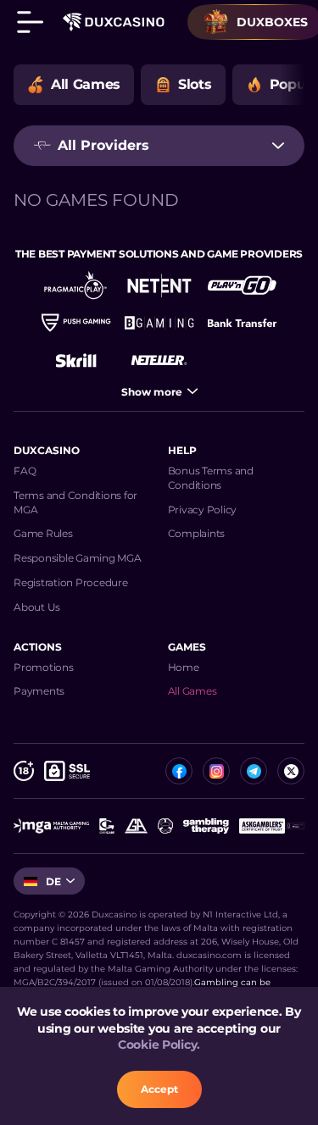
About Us (37, 607)
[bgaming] (159, 323)
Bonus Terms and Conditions (211, 477)
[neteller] (159, 360)
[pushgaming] (76, 323)
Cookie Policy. (159, 1044)
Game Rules (43, 533)
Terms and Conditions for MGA (75, 502)
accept (159, 1089)
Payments (39, 690)
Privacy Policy (202, 509)
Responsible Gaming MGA (78, 557)
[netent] (159, 285)
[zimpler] (243, 323)
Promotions (44, 667)
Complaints (197, 533)
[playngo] (243, 285)
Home (183, 667)
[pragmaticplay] (76, 285)
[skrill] (76, 360)
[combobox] (159, 145)
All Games (192, 690)
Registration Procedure (71, 582)
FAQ (25, 470)
